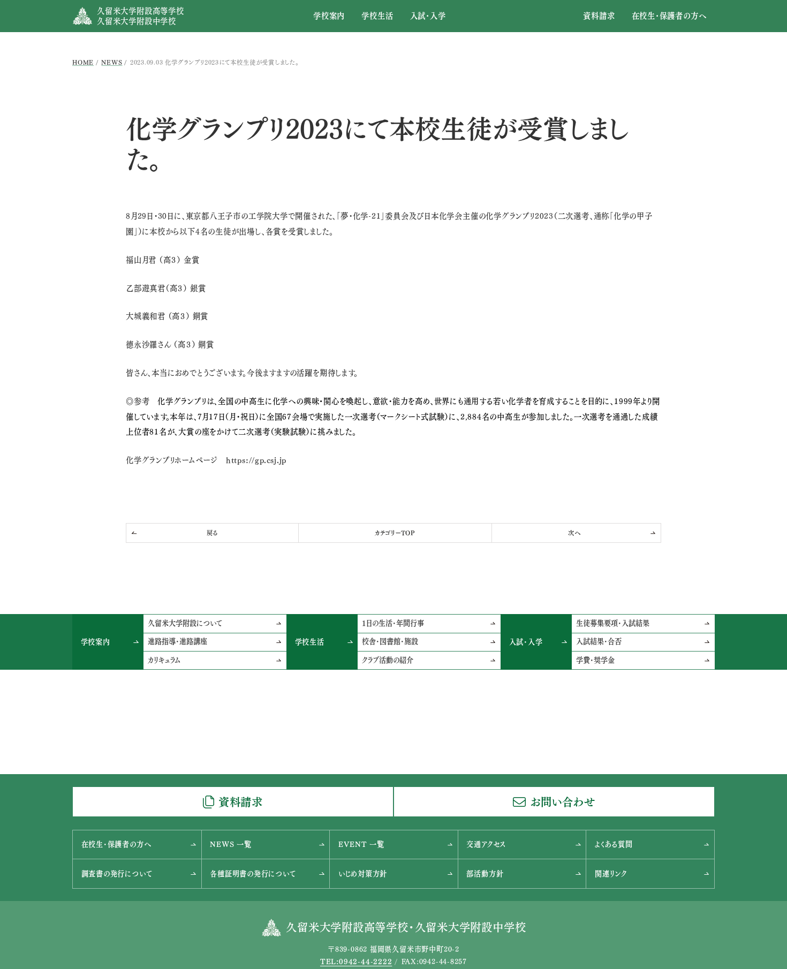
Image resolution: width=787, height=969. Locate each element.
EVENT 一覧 (361, 844)
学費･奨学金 (595, 660)
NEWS (111, 62)
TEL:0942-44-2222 (356, 961)
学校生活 (377, 16)
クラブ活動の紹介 (387, 660)
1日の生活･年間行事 (393, 623)
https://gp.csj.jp (256, 460)
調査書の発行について (117, 873)
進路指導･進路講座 (177, 641)
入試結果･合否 (599, 641)
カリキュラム (164, 660)
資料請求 (599, 16)
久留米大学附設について (185, 623)
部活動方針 (484, 873)
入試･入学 (428, 16)
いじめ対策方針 (362, 873)
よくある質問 (614, 844)
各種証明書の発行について (253, 873)
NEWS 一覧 (230, 844)
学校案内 (329, 16)
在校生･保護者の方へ (669, 16)
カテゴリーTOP (395, 533)
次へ (574, 533)
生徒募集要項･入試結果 (612, 623)
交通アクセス (486, 844)
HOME (83, 62)
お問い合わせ (562, 802)
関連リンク (611, 873)
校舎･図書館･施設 (390, 641)
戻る (212, 533)
